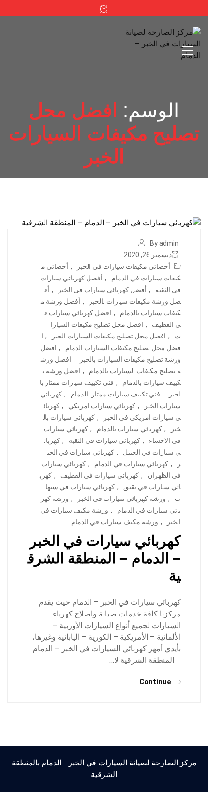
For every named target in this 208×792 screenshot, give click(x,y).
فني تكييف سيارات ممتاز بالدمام (115, 394)
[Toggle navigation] (188, 51)
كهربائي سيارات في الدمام (131, 464)
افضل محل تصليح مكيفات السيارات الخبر (109, 336)
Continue (156, 681)
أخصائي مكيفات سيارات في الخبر (123, 266)
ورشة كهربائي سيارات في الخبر (121, 498)
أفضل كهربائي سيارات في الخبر (102, 289)
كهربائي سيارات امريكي (101, 406)
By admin (164, 243)
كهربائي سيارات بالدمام (129, 429)
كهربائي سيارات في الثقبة (104, 440)
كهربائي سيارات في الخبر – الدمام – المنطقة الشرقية (104, 558)
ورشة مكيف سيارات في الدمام (114, 522)
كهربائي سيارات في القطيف (99, 475)
